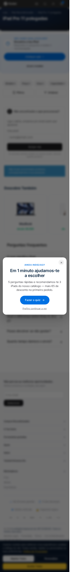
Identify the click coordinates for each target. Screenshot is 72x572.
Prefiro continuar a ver (35, 308)
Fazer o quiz (35, 300)
